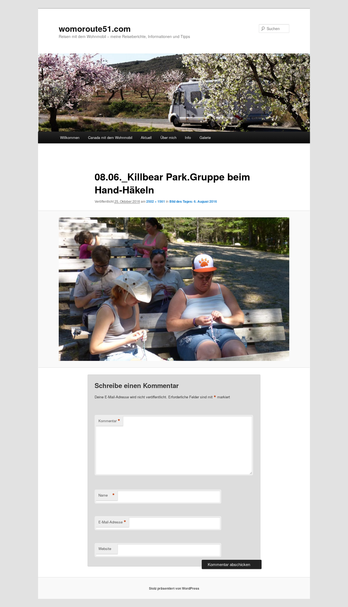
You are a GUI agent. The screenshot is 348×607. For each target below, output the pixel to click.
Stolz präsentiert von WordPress (174, 588)
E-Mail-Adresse (112, 522)
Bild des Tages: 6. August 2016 (193, 201)
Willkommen (69, 137)
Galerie (205, 137)
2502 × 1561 (155, 201)
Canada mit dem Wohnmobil (110, 137)
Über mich (168, 137)
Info (188, 137)
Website (104, 548)
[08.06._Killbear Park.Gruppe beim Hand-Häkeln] (174, 289)
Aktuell (146, 137)
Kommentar (109, 421)
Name (106, 495)
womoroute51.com (95, 28)
